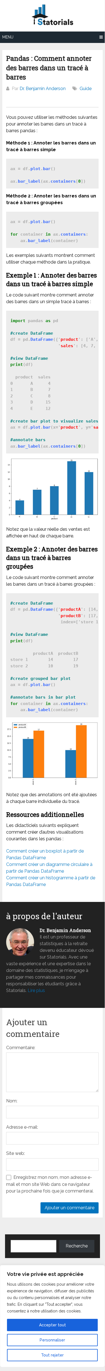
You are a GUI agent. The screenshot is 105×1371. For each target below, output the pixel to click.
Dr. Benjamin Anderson (43, 88)
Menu (7, 37)
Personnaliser (52, 1340)
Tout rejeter (52, 1355)
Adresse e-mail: (22, 1127)
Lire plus (36, 990)
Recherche (77, 1246)
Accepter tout (52, 1325)
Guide (86, 88)
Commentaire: (20, 1047)
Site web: (15, 1153)
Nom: (11, 1101)
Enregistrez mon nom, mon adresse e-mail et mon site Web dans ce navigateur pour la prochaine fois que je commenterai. (50, 1184)
